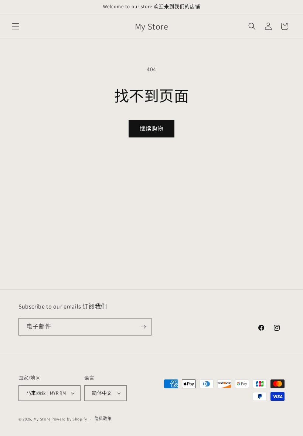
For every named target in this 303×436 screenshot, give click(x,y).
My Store (42, 419)
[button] (15, 26)
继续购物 (151, 128)
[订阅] (143, 326)
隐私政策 (103, 418)
